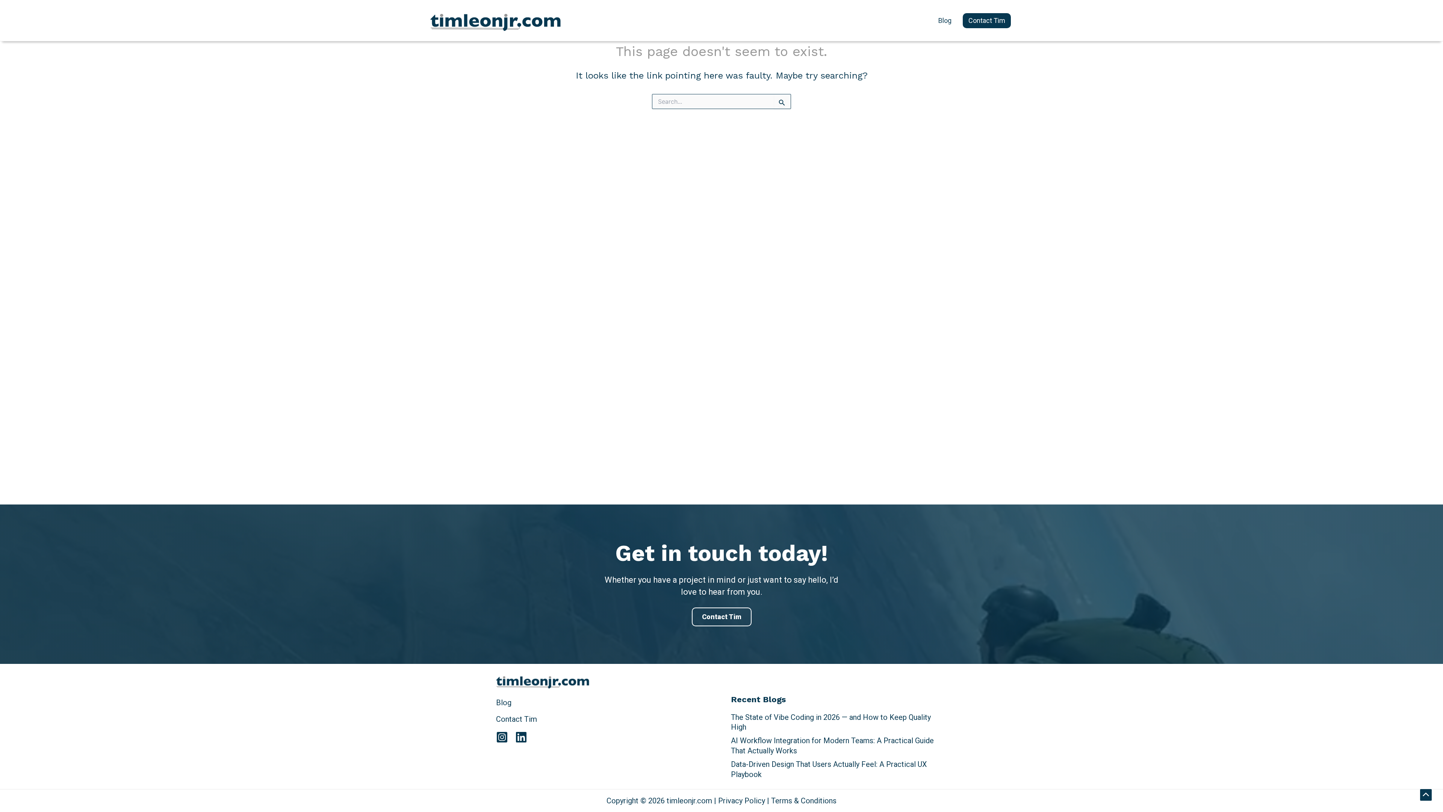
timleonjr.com (452, 22)
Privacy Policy (741, 800)
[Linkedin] (521, 737)
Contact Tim (721, 617)
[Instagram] (502, 737)
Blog (503, 702)
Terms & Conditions (803, 800)
